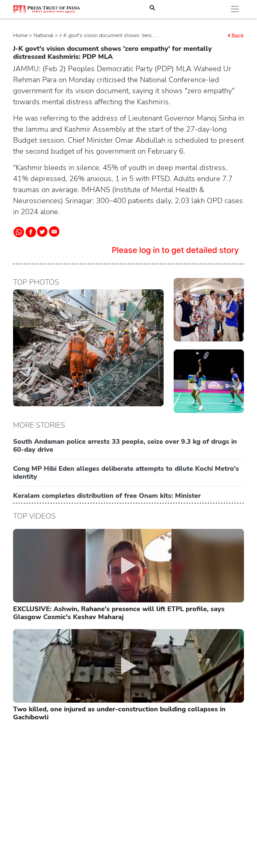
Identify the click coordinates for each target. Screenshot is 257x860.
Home (20, 35)
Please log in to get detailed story (175, 250)
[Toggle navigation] (235, 9)
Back (238, 35)
